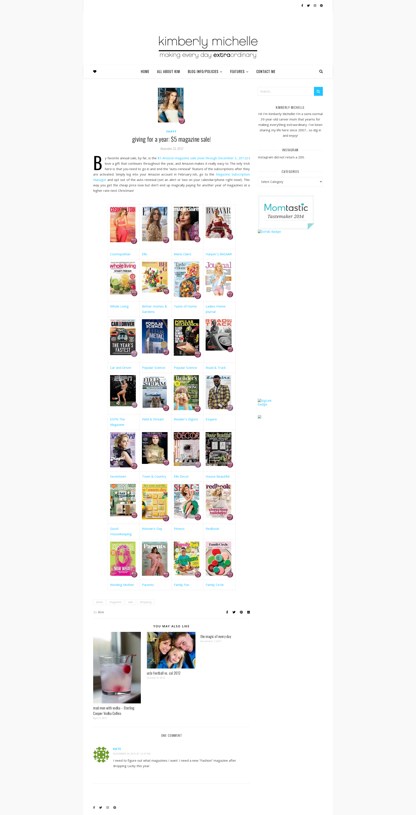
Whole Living (119, 306)
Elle (144, 254)
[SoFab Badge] (290, 231)
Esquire (211, 419)
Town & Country (154, 476)
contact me (265, 71)
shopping (145, 602)
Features (237, 71)
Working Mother (122, 584)
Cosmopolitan (120, 254)
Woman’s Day (152, 528)
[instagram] (315, 5)
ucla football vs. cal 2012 (164, 673)
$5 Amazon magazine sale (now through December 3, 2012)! (203, 158)
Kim (101, 612)
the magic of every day (215, 636)
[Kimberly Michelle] (208, 47)
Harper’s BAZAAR (219, 254)
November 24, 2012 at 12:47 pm (131, 753)
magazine (115, 602)
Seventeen (118, 476)
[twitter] (308, 5)
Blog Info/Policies (203, 71)
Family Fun (181, 584)
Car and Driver (121, 367)
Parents (148, 584)
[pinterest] (321, 5)
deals (99, 602)
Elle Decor (181, 476)
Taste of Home (185, 306)
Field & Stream (153, 419)
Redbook (212, 528)
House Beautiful (217, 476)
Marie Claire (182, 254)
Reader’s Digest (186, 419)
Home (145, 71)
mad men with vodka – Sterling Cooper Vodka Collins (114, 710)
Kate (117, 749)
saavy (171, 131)
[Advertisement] (290, 324)
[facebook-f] (302, 5)
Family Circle (215, 584)
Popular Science (153, 367)
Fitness (179, 528)
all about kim (168, 71)
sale (130, 602)
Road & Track (216, 367)
